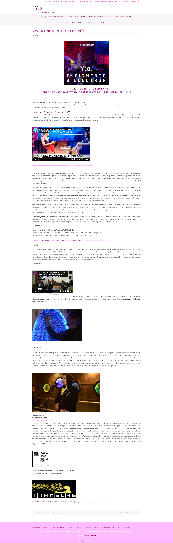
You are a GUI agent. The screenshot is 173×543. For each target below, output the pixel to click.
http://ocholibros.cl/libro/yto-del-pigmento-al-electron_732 (98, 240)
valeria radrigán (79, 165)
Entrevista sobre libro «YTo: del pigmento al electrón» (51, 165)
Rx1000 (126, 2)
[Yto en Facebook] (79, 541)
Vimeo (89, 165)
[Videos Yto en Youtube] (92, 541)
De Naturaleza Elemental (84, 2)
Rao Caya (133, 2)
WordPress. (93, 535)
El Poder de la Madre (67, 2)
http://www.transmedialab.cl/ (42, 420)
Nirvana (86, 535)
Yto (38, 8)
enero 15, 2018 (40, 35)
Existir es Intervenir (101, 2)
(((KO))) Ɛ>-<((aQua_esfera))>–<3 (47, 512)
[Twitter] (83, 541)
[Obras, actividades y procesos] (89, 541)
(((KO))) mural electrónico (51, 2)
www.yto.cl (36, 350)
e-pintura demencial (115, 2)
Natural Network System (128, 512)
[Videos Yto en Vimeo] (86, 541)
